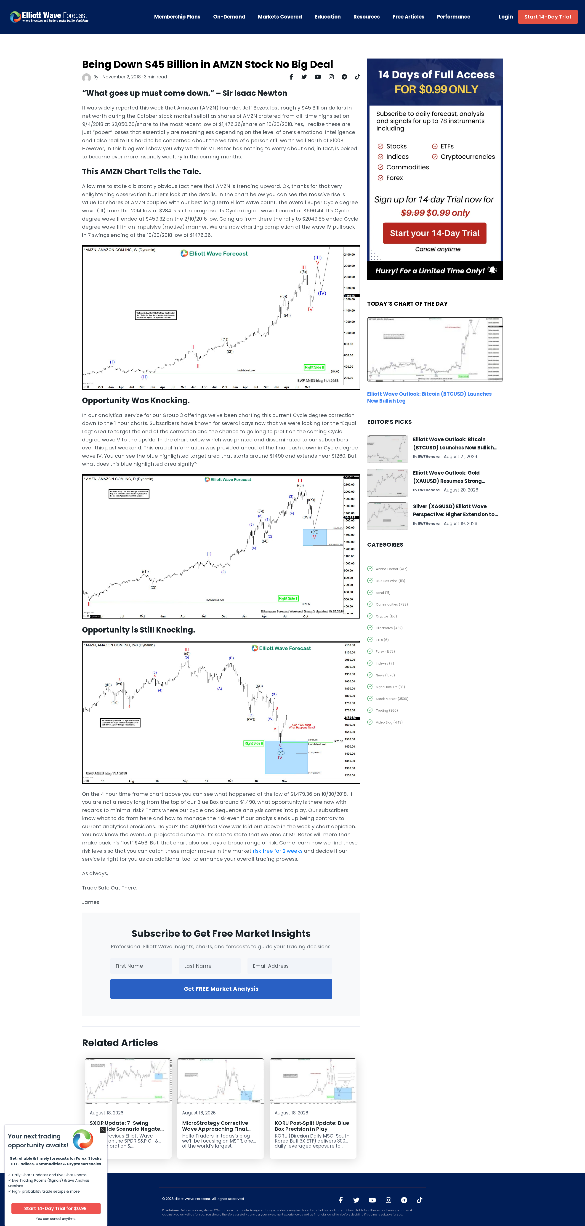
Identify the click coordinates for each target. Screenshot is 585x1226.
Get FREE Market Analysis (221, 989)
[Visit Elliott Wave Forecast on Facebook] (341, 1200)
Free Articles (408, 17)
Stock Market (392, 699)
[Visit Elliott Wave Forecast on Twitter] (356, 1200)
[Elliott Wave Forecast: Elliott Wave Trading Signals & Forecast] (64, 17)
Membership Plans (177, 17)
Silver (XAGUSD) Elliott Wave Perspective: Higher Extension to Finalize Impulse (454, 514)
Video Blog (389, 722)
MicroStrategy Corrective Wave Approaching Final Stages (215, 1128)
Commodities (392, 604)
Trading (387, 710)
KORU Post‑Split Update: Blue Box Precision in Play (312, 1126)
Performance (453, 17)
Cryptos (386, 616)
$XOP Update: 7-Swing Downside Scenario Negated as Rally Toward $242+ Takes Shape (127, 1131)
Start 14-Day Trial (547, 16)
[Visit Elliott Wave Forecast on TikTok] (420, 1200)
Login (506, 17)
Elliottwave (389, 628)
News (385, 675)
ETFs (382, 640)
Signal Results (390, 687)
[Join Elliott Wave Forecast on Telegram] (404, 1200)
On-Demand (229, 17)
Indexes (385, 663)
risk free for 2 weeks (278, 851)
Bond (383, 592)
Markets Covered (280, 17)
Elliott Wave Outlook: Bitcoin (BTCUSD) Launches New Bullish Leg (429, 397)
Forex (385, 651)
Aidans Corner (392, 569)
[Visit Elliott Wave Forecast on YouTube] (372, 1200)
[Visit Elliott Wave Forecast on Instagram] (388, 1200)
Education (328, 17)
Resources (367, 17)
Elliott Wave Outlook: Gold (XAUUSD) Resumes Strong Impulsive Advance (447, 481)
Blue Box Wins (390, 581)
